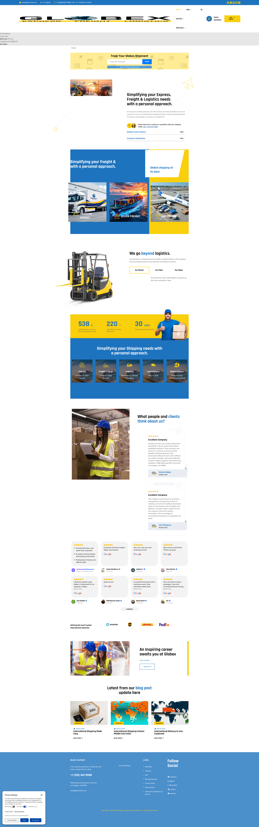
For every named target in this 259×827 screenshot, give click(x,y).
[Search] (186, 36)
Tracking (148, 748)
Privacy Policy (150, 760)
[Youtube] (236, 3)
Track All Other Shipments (129, 71)
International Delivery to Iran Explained (168, 709)
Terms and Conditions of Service (153, 770)
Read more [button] (78, 566)
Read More (77, 715)
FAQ (146, 752)
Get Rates (148, 744)
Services (179, 18)
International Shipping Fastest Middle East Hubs (129, 709)
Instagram (171, 758)
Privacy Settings (125, 743)
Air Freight (138, 193)
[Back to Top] (254, 823)
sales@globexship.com (29, 2)
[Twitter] (231, 3)
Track (147, 66)
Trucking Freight (55, 193)
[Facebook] (228, 3)
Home (178, 9)
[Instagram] (239, 3)
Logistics (78, 700)
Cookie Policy (150, 764)
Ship (188, 9)
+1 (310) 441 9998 (64, 2)
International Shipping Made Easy (87, 709)
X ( (172, 762)
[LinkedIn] (234, 3)
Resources (180, 28)
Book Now (3, 43)
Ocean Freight (99, 193)
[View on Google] (107, 531)
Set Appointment (151, 756)
